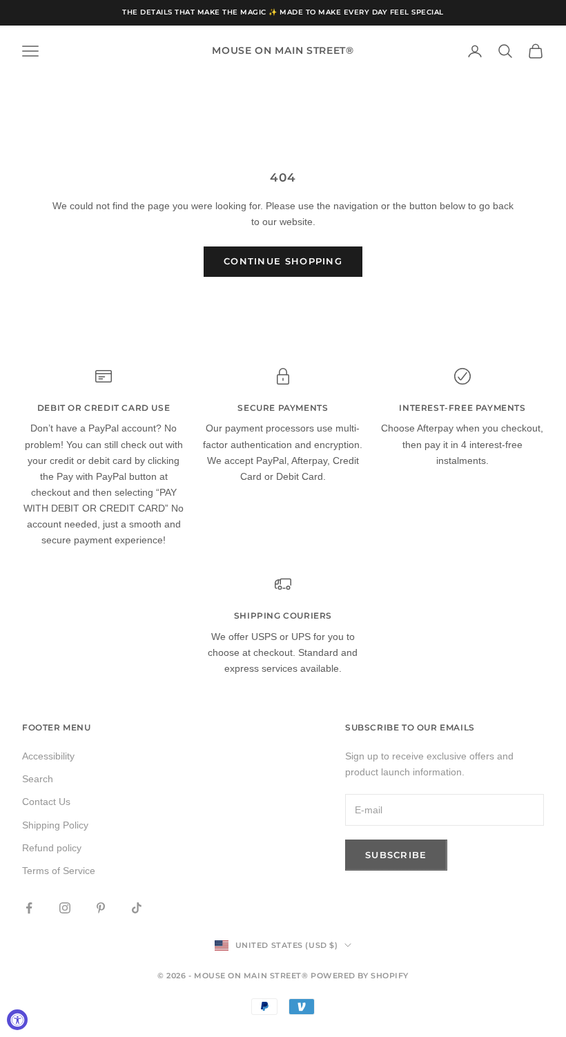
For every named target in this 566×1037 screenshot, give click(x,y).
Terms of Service (58, 870)
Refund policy (51, 847)
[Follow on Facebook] (29, 908)
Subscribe (396, 854)
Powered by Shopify (360, 975)
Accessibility (48, 756)
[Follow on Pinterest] (101, 908)
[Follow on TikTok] (137, 908)
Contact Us (46, 801)
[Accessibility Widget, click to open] (17, 1019)
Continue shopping (283, 260)
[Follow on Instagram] (65, 908)
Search (37, 778)
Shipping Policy (55, 825)
